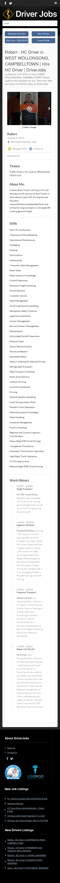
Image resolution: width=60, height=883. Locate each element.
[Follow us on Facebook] (5, 3)
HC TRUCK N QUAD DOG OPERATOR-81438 (27, 798)
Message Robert (19, 148)
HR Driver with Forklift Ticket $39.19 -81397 (26, 815)
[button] (49, 108)
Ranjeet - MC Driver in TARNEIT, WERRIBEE (26, 855)
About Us (11, 748)
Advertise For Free (16, 34)
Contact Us (38, 148)
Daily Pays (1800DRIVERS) (17, 40)
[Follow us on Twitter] (10, 3)
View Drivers (43, 34)
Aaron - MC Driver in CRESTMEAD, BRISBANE (27, 867)
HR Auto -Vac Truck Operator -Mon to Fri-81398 (27, 820)
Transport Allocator (15, 803)
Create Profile (43, 40)
